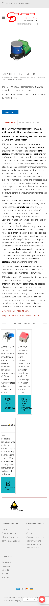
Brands (9, 77)
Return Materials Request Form (33, 546)
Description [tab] (9, 122)
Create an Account (10, 533)
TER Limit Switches (23, 77)
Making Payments (10, 537)
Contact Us (31, 533)
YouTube (6, 577)
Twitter (5, 573)
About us (6, 529)
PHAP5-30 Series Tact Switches (10, 403)
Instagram (6, 566)
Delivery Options (33, 540)
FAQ (28, 529)
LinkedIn (5, 570)
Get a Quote (10, 112)
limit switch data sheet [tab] (31, 122)
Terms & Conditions (11, 540)
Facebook (6, 562)
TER (14, 77)
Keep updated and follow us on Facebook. (21, 315)
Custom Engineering (35, 537)
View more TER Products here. (15, 310)
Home (4, 77)
